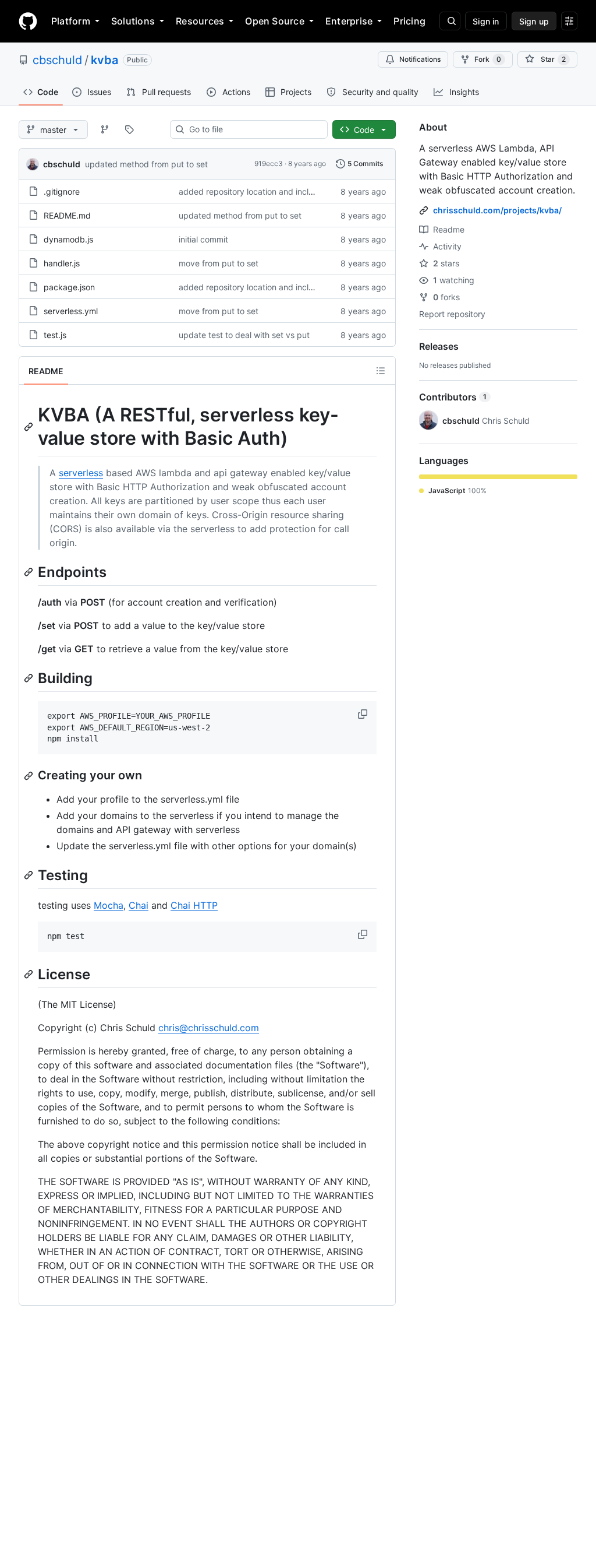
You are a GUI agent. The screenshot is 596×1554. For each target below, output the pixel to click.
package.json (69, 287)
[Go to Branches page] (105, 129)
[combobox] (253, 129)
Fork (487, 59)
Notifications (420, 59)
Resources (200, 21)
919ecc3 (268, 163)
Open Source (274, 21)
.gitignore (62, 191)
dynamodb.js (68, 239)
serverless (81, 473)
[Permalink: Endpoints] (30, 572)
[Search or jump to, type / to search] (449, 21)
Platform (70, 21)
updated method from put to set (146, 164)
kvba (104, 60)
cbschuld (57, 60)
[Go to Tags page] (129, 129)
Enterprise (348, 21)
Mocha (108, 905)
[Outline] (381, 370)
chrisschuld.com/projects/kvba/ (497, 210)
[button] (364, 714)
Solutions (133, 21)
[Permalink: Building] (30, 678)
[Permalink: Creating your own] (30, 776)
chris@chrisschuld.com (208, 1027)
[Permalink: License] (30, 974)
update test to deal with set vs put (244, 335)
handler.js (62, 263)
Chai (138, 905)
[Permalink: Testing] (30, 875)
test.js (55, 335)
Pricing (409, 21)
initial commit (203, 239)
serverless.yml (71, 311)
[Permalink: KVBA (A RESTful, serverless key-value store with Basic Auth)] (30, 427)
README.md (67, 215)
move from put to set (218, 263)
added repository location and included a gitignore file (282, 191)
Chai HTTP (194, 905)
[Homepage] (28, 21)
